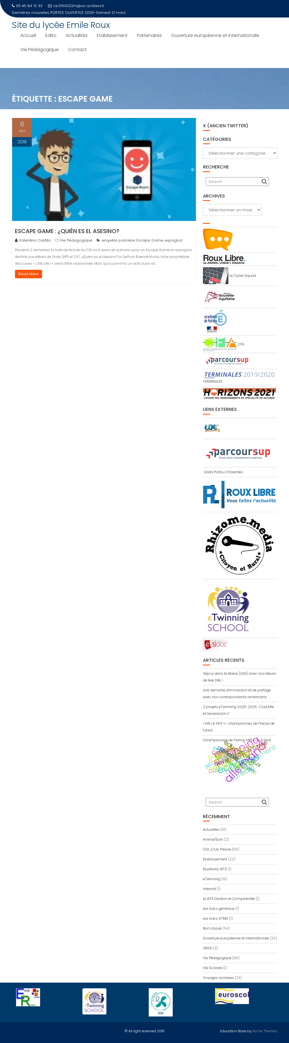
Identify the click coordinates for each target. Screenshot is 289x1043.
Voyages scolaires (218, 977)
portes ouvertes (237, 764)
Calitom (222, 751)
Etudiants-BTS (215, 869)
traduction (230, 759)
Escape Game (149, 240)
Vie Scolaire (212, 967)
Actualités (76, 35)
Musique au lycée (66, 12)
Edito (50, 35)
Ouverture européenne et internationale (215, 35)
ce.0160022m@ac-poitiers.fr (78, 5)
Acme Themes (265, 1031)
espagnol (173, 240)
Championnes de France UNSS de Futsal (237, 740)
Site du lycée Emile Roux (61, 25)
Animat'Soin (213, 839)
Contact (77, 49)
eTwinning (211, 879)
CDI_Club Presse (217, 849)
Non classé (212, 928)
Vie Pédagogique (39, 49)
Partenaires (149, 35)
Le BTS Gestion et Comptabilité (229, 898)
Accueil (28, 35)
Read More (28, 274)
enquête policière (118, 240)
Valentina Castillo (35, 240)
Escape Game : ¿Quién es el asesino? (67, 231)
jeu (208, 764)
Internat (209, 888)
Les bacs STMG (215, 918)
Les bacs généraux (219, 908)
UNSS (207, 948)
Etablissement (112, 35)
